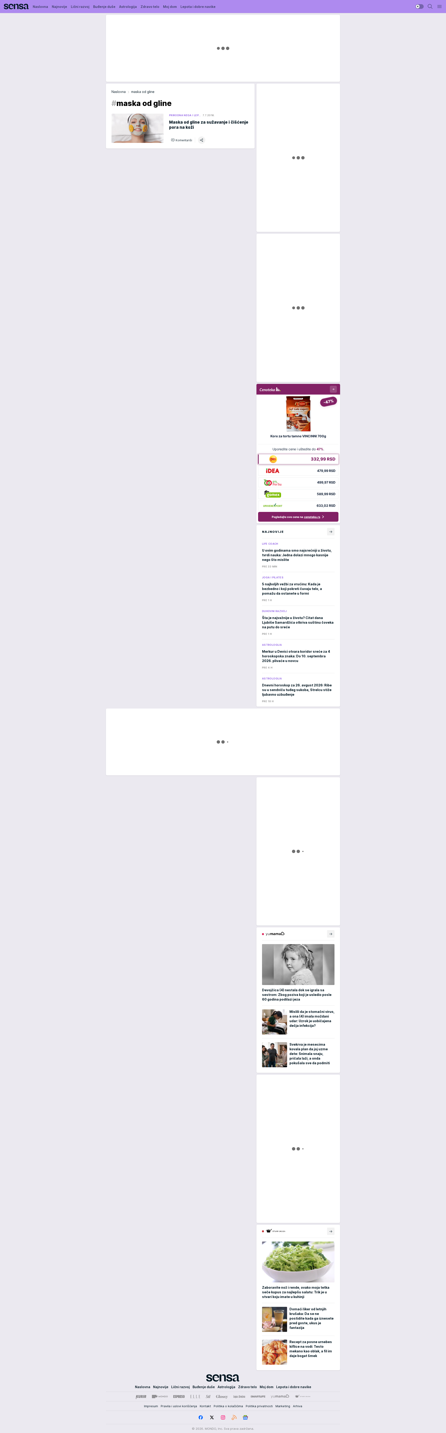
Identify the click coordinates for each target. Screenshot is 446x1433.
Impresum (151, 1406)
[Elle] (195, 1396)
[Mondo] (160, 1396)
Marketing (282, 1406)
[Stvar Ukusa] (302, 1396)
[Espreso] (179, 1396)
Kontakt (205, 1406)
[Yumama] (280, 1396)
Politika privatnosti (259, 1406)
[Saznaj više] (330, 934)
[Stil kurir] (208, 1396)
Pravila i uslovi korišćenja (179, 1406)
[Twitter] (211, 1417)
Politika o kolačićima (228, 1406)
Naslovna (119, 92)
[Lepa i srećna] (239, 1396)
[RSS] (234, 1417)
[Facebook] (200, 1417)
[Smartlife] (258, 1396)
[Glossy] (222, 1396)
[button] (181, 140)
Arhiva (297, 1406)
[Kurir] (141, 1396)
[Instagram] (223, 1417)
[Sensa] (16, 6)
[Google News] (245, 1417)
